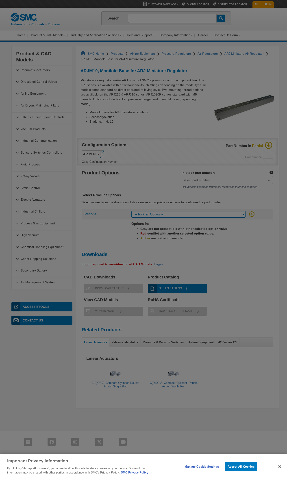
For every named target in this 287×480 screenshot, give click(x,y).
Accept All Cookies (241, 466)
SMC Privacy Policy (134, 472)
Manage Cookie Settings (202, 466)
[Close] (280, 466)
